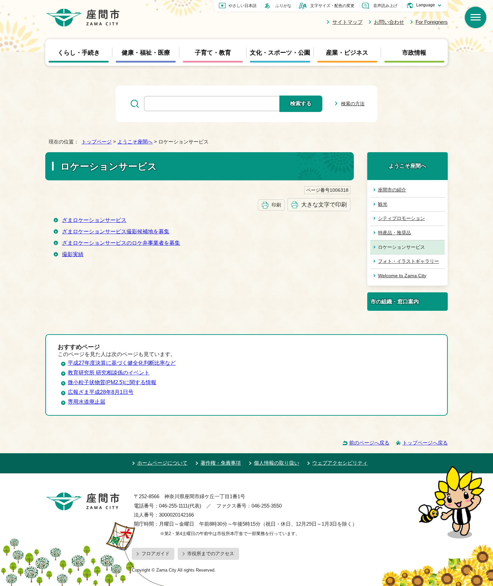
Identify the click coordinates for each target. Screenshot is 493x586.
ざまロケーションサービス (94, 220)
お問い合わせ (389, 22)
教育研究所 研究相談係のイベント (109, 372)
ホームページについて (162, 463)
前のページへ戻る (369, 443)
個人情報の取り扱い (276, 463)
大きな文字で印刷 (324, 204)
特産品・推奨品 (394, 232)
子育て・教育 (213, 52)
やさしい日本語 (242, 5)
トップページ (96, 141)
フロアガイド (156, 553)
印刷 (276, 205)
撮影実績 (73, 254)
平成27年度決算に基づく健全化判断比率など (122, 363)
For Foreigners (432, 22)
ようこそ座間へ (135, 141)
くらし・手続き (79, 52)
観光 (382, 204)
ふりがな (283, 5)
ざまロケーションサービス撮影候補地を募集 (115, 231)
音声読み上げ (385, 5)
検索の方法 (353, 103)
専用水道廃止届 (86, 402)
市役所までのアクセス (210, 553)
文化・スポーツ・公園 (280, 52)
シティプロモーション (401, 218)
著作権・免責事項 (221, 463)
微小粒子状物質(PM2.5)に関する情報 (112, 382)
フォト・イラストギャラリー (408, 261)
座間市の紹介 (392, 189)
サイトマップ (347, 22)
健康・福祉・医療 (146, 52)
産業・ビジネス (347, 52)
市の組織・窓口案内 (395, 301)
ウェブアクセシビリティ (340, 463)
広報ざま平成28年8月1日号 (100, 392)
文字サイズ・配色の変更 (332, 5)
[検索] (475, 17)
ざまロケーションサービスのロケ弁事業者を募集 (121, 243)
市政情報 (414, 52)
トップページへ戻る (425, 443)
